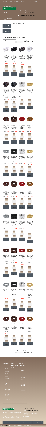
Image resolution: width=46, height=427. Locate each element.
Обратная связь (30, 12)
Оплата (29, 1)
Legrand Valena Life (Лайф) (7, 394)
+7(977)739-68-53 (31, 11)
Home (14, 23)
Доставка (23, 1)
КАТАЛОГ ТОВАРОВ (7, 26)
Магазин (10, 1)
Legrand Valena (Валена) (7, 370)
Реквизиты (15, 4)
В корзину (6, 74)
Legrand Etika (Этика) (6, 375)
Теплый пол (7, 378)
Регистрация (8, 6)
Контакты (22, 4)
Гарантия (35, 1)
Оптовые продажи (7, 4)
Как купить (16, 1)
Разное (6, 387)
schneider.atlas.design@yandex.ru (28, 15)
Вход (4, 6)
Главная (5, 1)
